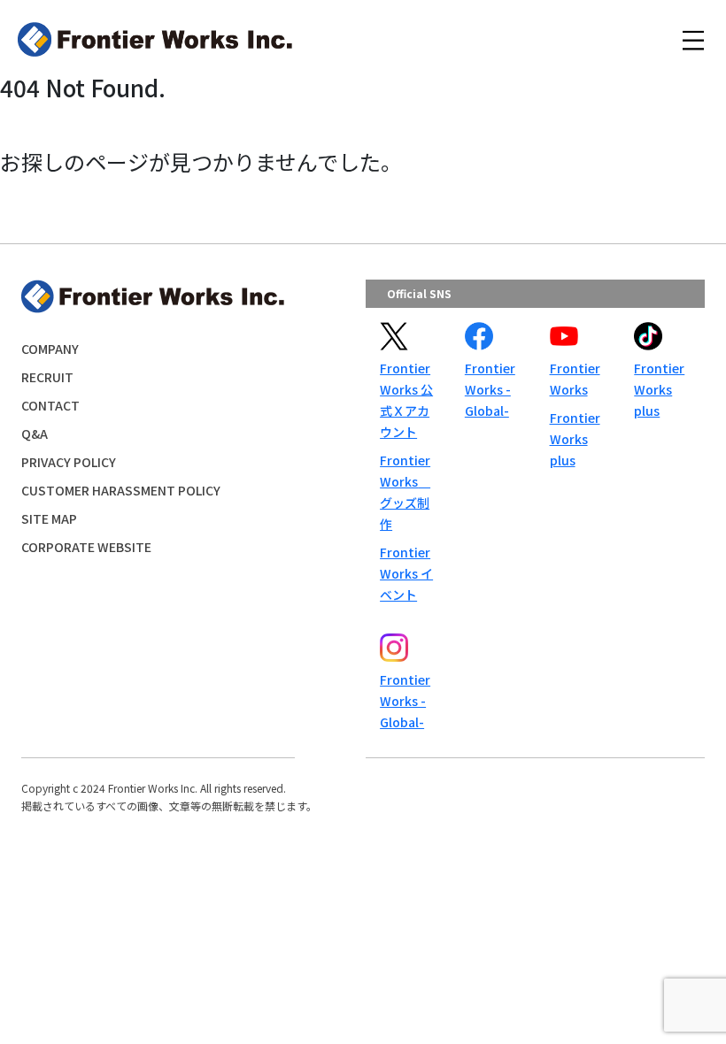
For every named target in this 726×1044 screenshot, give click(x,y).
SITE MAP (49, 518)
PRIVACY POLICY (68, 462)
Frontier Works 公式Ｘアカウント (406, 400)
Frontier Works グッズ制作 (405, 492)
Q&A (34, 433)
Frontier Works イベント (406, 573)
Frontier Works (575, 378)
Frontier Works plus (575, 439)
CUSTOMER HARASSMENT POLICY (120, 490)
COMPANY (50, 348)
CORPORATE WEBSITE (86, 547)
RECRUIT (47, 377)
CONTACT (50, 405)
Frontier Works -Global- (490, 389)
